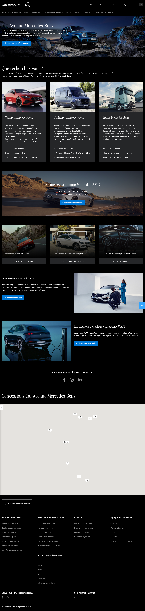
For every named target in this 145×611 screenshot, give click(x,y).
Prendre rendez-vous (14, 297)
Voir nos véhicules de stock (17, 153)
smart (77, 13)
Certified (41, 578)
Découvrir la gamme (9, 537)
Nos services (104, 5)
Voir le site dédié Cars (10, 523)
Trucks (68, 13)
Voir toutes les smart (10, 545)
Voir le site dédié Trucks (83, 523)
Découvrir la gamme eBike (122, 261)
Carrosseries (87, 13)
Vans (40, 565)
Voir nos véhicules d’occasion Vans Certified (73, 153)
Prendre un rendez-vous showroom (118, 153)
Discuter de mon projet (87, 343)
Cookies (113, 537)
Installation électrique (104, 13)
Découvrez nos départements (17, 43)
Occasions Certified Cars (11, 541)
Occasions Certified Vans (48, 541)
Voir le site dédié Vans (46, 523)
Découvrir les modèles (15, 148)
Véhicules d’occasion (32, 13)
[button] (75, 414)
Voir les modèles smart (25, 261)
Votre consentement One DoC (122, 541)
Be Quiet (28, 607)
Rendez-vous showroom (11, 528)
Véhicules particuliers (10, 13)
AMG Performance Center (12, 550)
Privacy (113, 532)
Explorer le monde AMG (73, 202)
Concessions (117, 5)
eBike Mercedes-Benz (46, 583)
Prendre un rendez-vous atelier (68, 157)
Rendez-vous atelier (9, 532)
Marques (93, 5)
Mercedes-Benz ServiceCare (49, 545)
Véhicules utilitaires (53, 13)
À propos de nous (130, 5)
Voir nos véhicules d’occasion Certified (22, 157)
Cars (39, 561)
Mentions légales (117, 528)
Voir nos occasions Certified (73, 261)
